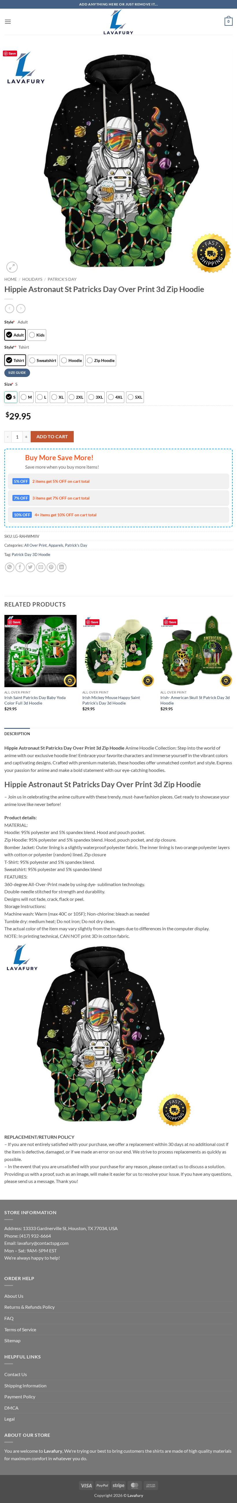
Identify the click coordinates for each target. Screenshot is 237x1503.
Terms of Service (20, 1329)
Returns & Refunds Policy (29, 1307)
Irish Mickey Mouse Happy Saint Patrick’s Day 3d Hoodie (111, 700)
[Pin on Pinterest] (51, 567)
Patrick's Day (62, 279)
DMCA (11, 1407)
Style (9, 321)
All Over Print (35, 545)
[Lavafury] (118, 22)
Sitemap (12, 1340)
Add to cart (52, 436)
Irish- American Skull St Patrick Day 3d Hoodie (195, 700)
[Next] (232, 670)
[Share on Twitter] (30, 567)
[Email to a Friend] (41, 567)
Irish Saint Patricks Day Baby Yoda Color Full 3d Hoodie (35, 700)
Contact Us (15, 1374)
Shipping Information (25, 1385)
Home (10, 279)
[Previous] (4, 670)
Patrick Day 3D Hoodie (31, 554)
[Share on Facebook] (20, 567)
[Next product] (9, 308)
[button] (7, 21)
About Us (13, 1296)
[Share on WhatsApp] (9, 567)
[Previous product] (20, 308)
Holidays (32, 279)
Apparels (56, 545)
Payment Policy (19, 1396)
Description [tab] (17, 733)
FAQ (9, 1318)
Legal (9, 1418)
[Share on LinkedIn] (61, 567)
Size (8, 384)
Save (12, 53)
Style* (10, 347)
